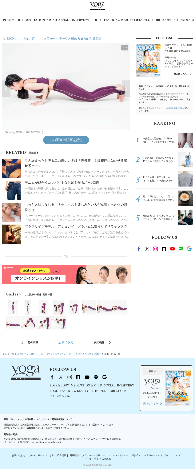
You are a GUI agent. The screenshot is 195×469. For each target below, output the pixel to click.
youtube (87, 377)
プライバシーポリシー (93, 455)
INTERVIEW (80, 20)
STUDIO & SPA (184, 20)
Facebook (139, 248)
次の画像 (99, 342)
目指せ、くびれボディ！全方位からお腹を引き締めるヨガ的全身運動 (54, 38)
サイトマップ (89, 459)
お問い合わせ (19, 455)
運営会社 (136, 455)
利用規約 (74, 455)
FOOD (96, 20)
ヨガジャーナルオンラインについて (162, 455)
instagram (155, 248)
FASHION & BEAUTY (118, 20)
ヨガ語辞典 (105, 459)
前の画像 (33, 342)
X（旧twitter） (147, 248)
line (180, 248)
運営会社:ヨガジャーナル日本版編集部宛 (163, 108)
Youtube (172, 248)
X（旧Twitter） (60, 377)
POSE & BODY (13, 20)
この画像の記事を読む (66, 140)
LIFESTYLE (142, 20)
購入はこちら (180, 73)
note (163, 248)
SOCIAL (63, 20)
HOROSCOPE (162, 20)
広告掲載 (61, 455)
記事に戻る (66, 342)
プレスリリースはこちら (41, 455)
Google (189, 248)
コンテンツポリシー (118, 455)
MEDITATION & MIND (41, 20)
